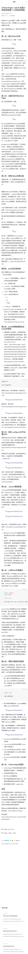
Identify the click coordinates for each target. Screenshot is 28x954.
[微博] (18, 840)
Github (10, 833)
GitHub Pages (11, 829)
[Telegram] (11, 840)
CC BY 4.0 (11, 843)
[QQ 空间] (14, 840)
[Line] (7, 840)
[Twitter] (5, 840)
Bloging (5, 833)
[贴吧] (16, 840)
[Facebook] (9, 840)
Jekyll (14, 833)
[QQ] (12, 840)
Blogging (5, 829)
